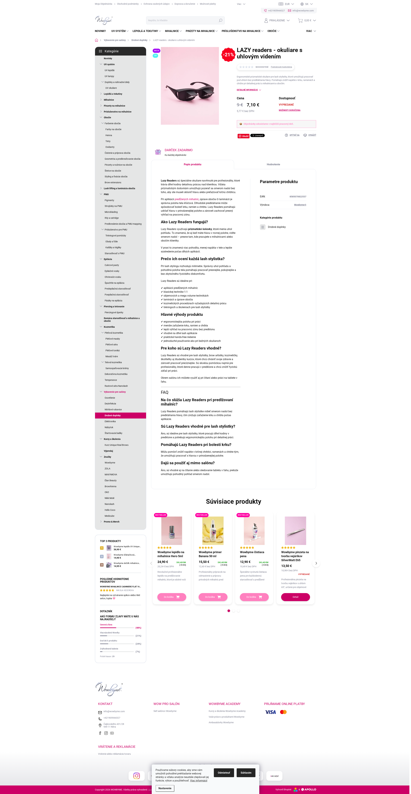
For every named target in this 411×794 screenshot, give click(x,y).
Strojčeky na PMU (113, 206)
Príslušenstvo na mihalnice (117, 111)
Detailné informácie (247, 90)
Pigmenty (109, 200)
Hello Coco (110, 510)
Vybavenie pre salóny (115, 392)
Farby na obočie (113, 129)
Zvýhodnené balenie (109, 648)
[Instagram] (106, 733)
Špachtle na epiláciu (114, 283)
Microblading (111, 212)
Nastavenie (164, 788)
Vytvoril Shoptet (283, 789)
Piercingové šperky (114, 312)
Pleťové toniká (112, 350)
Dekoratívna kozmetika (116, 374)
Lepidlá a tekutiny (113, 94)
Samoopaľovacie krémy (117, 368)
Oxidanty (109, 147)
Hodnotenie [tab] (273, 164)
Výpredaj (108, 451)
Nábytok (109, 427)
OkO (107, 492)
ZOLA (107, 468)
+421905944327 (112, 717)
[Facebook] (101, 733)
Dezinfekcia (110, 403)
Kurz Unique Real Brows (116, 445)
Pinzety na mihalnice (114, 105)
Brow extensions (113, 182)
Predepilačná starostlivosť (118, 288)
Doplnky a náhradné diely (117, 82)
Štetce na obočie (113, 170)
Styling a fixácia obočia (116, 176)
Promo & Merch (111, 521)
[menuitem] (101, 31)
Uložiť (245, 136)
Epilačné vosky (112, 271)
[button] (228, 611)
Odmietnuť (224, 772)
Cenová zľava (106, 624)
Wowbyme (110, 462)
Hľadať (220, 20)
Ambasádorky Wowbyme (221, 722)
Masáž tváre (111, 356)
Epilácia (108, 259)
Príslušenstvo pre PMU (116, 229)
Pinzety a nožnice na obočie (118, 165)
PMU (106, 194)
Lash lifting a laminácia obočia (119, 188)
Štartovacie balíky (113, 433)
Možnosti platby (208, 4)
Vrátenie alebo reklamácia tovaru (114, 754)
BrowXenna (110, 486)
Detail (295, 597)
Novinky (108, 58)
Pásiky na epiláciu (113, 300)
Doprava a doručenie (185, 4)
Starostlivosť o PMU (114, 253)
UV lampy (109, 76)
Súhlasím (246, 772)
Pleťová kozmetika (114, 333)
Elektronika (110, 421)
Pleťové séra (111, 344)
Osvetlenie (110, 398)
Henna (108, 135)
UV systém (109, 64)
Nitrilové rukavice (113, 409)
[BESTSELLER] (171, 531)
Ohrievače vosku (113, 277)
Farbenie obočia (113, 123)
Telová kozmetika (113, 362)
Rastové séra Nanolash (116, 386)
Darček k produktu (108, 640)
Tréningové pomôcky (115, 235)
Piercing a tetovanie (114, 306)
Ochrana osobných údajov (157, 4)
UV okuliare (111, 88)
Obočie (107, 117)
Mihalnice (109, 100)
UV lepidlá (109, 70)
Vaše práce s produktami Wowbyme (226, 717)
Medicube (109, 516)
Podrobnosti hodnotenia (281, 67)
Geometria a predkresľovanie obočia (122, 159)
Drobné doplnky (113, 415)
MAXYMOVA (111, 474)
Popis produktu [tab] (192, 164)
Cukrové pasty (112, 265)
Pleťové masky (112, 338)
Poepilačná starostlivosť (117, 294)
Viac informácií (198, 780)
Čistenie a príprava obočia (117, 153)
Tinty (107, 141)
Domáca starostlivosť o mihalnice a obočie (122, 319)
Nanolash (109, 504)
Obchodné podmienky (128, 4)
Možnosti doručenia (289, 110)
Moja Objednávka (103, 4)
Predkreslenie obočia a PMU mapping (123, 224)
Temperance (111, 380)
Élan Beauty (111, 480)
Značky (107, 457)
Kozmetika (109, 327)
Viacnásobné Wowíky (109, 632)
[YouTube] (112, 733)
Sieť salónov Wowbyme (164, 711)
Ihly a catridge (112, 218)
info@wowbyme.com (114, 711)
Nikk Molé (109, 498)
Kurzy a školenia (112, 439)
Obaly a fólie (111, 241)
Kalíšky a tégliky (113, 247)
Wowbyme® (300, 204)
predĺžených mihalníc (187, 199)
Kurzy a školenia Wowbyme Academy (227, 711)
